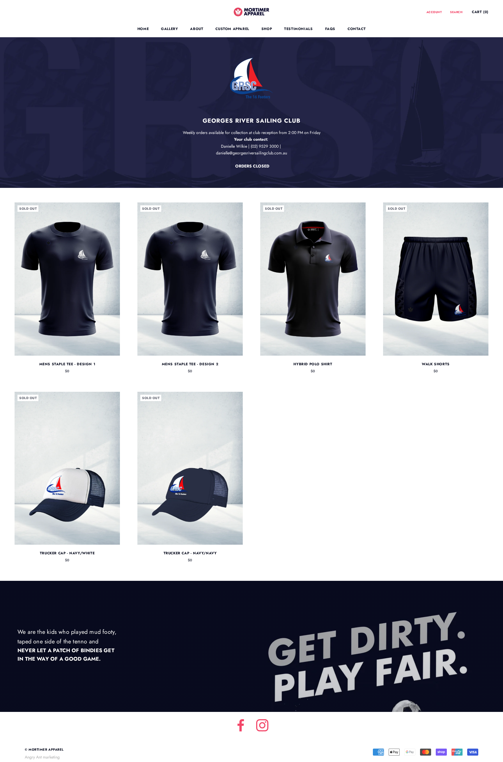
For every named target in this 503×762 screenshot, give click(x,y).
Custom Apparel (232, 28)
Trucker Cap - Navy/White (67, 553)
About (196, 28)
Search (456, 12)
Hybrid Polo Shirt (312, 364)
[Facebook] (241, 725)
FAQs (330, 28)
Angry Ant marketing (42, 757)
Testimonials (298, 28)
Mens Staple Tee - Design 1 (67, 364)
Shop (266, 28)
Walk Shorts (436, 364)
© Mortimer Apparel (44, 749)
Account (434, 12)
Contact (357, 28)
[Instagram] (262, 725)
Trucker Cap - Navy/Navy (190, 553)
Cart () (480, 12)
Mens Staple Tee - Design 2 (190, 364)
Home (143, 28)
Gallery (169, 28)
